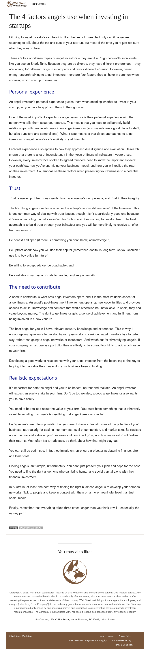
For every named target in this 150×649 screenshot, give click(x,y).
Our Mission (39, 4)
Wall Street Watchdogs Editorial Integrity (88, 640)
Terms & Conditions (124, 644)
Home (101, 636)
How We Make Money (121, 640)
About (111, 636)
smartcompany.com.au (30, 528)
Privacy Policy (125, 636)
